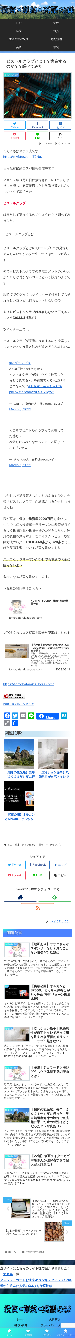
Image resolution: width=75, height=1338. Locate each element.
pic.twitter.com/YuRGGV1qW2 (31, 392)
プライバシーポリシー (55, 1325)
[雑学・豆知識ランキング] (14, 698)
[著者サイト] (20, 897)
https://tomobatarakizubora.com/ (28, 684)
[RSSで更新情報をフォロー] (37, 907)
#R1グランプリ (20, 363)
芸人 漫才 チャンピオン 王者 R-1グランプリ (34, 844)
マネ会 (8, 1274)
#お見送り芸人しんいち (45, 386)
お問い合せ (20, 1325)
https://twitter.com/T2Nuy (23, 157)
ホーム (20, 1319)
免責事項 (54, 1319)
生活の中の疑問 (16, 837)
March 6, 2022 (20, 409)
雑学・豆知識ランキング (18, 704)
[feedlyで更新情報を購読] (54, 897)
